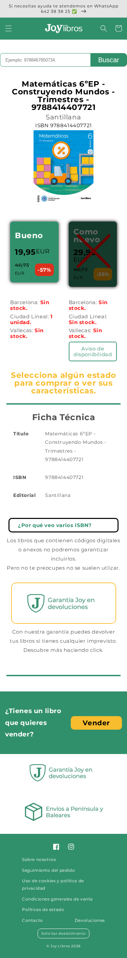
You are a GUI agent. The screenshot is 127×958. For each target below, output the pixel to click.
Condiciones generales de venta (57, 899)
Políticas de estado (43, 909)
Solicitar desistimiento (63, 933)
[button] (8, 28)
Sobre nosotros (39, 859)
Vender (96, 723)
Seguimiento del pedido (48, 870)
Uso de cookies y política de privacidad (53, 884)
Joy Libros (60, 946)
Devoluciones (90, 920)
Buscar (108, 60)
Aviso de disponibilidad (92, 351)
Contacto (32, 920)
